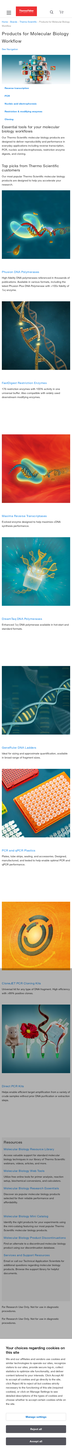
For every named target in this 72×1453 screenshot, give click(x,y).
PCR (7, 95)
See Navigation (10, 49)
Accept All (36, 1441)
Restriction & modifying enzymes (23, 111)
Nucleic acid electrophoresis (21, 103)
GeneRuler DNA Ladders (19, 747)
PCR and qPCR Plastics (18, 850)
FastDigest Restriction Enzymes (24, 383)
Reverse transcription (17, 88)
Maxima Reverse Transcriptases (24, 516)
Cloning (9, 119)
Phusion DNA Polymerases (20, 272)
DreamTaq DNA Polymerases (22, 619)
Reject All (36, 1429)
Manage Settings (36, 1417)
